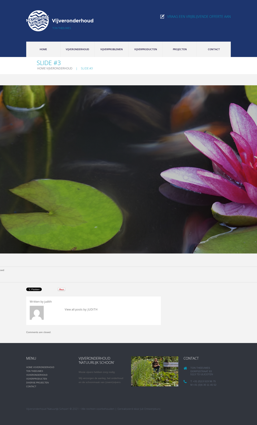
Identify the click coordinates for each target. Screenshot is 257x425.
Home (43, 49)
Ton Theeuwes (34, 371)
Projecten (180, 49)
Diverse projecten (37, 382)
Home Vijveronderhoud (54, 68)
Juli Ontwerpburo (150, 408)
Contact (214, 49)
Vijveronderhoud (77, 49)
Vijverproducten (145, 49)
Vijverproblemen (111, 49)
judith (48, 301)
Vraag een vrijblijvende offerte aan (199, 16)
